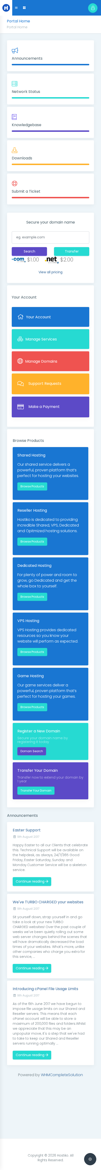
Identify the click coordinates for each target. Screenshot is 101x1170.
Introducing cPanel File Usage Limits (45, 989)
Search (29, 251)
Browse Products (32, 486)
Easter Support (27, 830)
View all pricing (50, 272)
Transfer (72, 251)
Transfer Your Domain (35, 790)
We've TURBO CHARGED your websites (48, 902)
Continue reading (30, 881)
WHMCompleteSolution (62, 1075)
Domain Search (31, 751)
